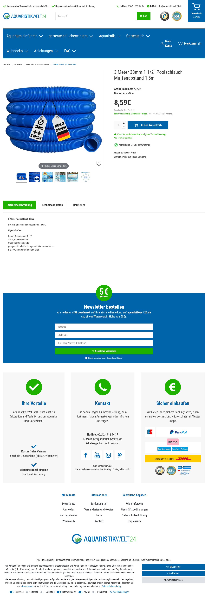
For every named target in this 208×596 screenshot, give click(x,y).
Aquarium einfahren (21, 36)
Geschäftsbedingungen (134, 509)
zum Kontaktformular (102, 466)
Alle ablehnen (173, 573)
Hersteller (79, 205)
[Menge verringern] (123, 127)
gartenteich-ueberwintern (68, 36)
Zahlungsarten (99, 503)
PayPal (87, 592)
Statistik (34, 592)
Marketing (50, 592)
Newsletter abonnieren (105, 351)
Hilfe (99, 515)
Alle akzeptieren (173, 566)
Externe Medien (69, 592)
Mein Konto (68, 503)
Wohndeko (14, 51)
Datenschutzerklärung (134, 515)
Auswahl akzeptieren (173, 580)
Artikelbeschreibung (19, 205)
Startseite (6, 64)
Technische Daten (52, 205)
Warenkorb (68, 521)
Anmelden (68, 509)
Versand (169, 114)
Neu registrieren (69, 515)
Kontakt (99, 521)
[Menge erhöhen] (123, 123)
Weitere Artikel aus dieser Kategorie (130, 157)
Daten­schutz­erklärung (111, 586)
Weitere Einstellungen (119, 592)
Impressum (134, 521)
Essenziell (19, 592)
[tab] (19, 205)
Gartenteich (135, 36)
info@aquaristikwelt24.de (169, 6)
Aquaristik (107, 36)
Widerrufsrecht (134, 503)
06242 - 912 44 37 (136, 6)
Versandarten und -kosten (99, 509)
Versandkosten (101, 560)
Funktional (102, 592)
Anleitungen (43, 51)
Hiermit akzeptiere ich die (105, 358)
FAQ (67, 51)
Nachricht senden (109, 443)
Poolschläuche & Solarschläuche (37, 64)
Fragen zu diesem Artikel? (125, 152)
